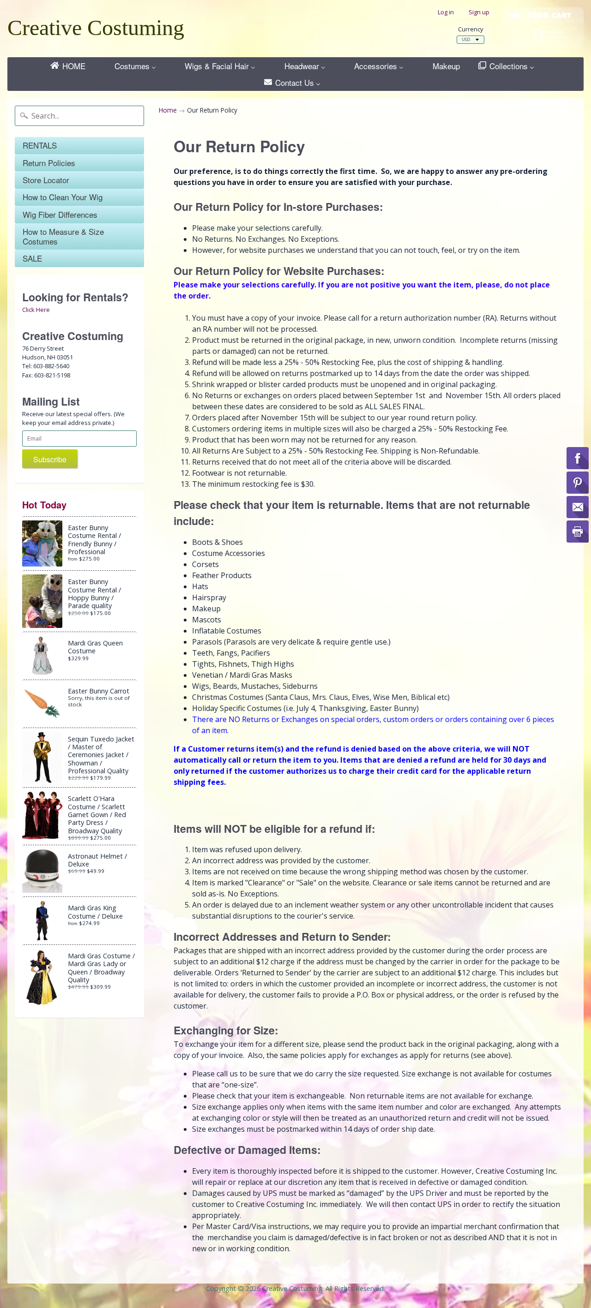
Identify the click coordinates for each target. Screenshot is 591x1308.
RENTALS (40, 145)
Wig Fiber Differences (60, 214)
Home (168, 110)
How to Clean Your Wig (63, 197)
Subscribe (49, 459)
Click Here (36, 309)
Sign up (479, 12)
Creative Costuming (95, 27)
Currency (470, 29)
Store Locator (46, 179)
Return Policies (49, 162)
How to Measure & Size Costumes (63, 236)
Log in (446, 12)
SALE (32, 258)
